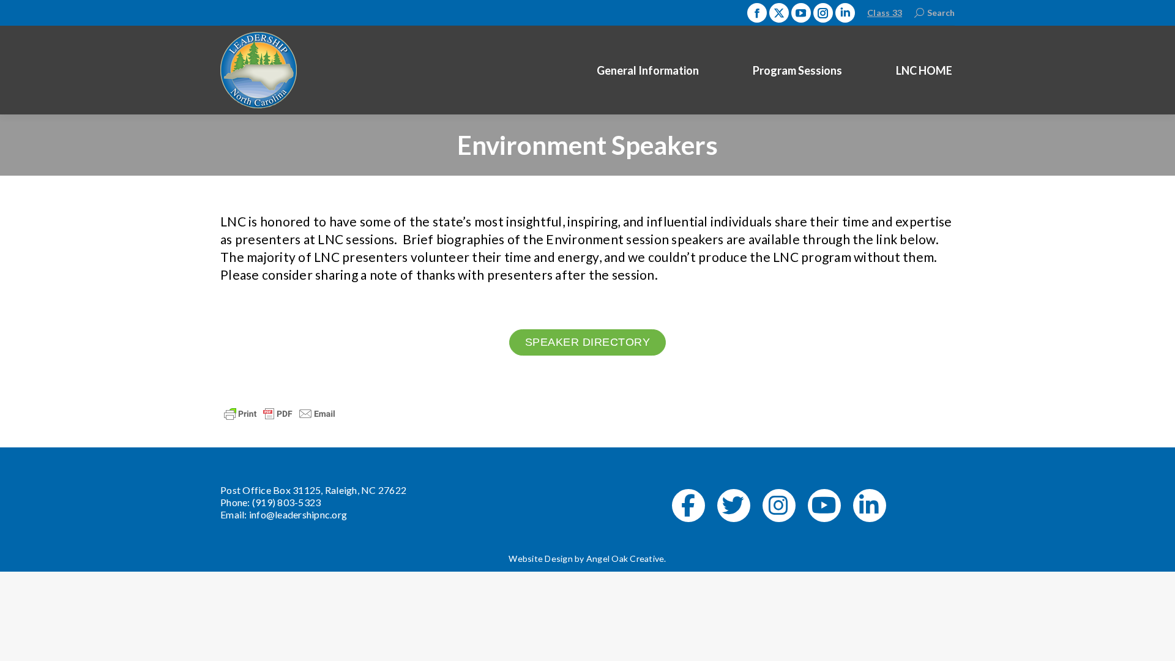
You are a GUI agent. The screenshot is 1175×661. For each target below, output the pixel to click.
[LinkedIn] (869, 505)
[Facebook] (688, 505)
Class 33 (884, 12)
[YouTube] (824, 505)
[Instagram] (779, 505)
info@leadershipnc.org (298, 514)
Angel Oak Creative (625, 558)
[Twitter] (733, 505)
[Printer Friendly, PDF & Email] (279, 412)
